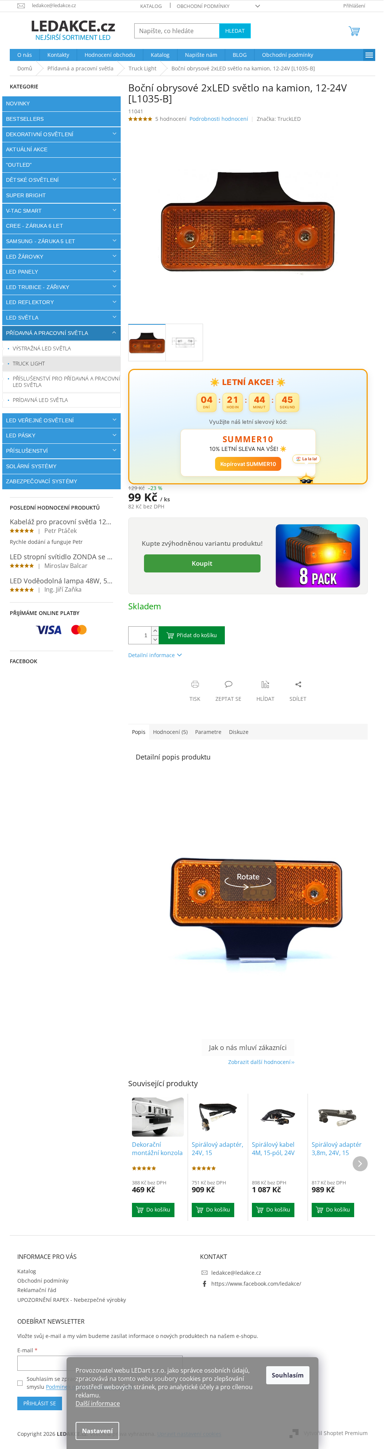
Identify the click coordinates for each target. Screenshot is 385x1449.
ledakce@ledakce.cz (234, 1272)
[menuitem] (22, 55)
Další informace (95, 1403)
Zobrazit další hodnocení (257, 1061)
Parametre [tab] (205, 731)
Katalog (148, 6)
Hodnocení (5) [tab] (167, 731)
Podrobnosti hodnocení (216, 118)
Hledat (232, 30)
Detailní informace (149, 655)
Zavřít (165, 676)
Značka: (276, 118)
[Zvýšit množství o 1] (152, 631)
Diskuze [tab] (236, 731)
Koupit (199, 563)
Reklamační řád (34, 1290)
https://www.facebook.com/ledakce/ (254, 1283)
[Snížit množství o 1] (152, 639)
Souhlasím (285, 1375)
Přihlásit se (37, 1403)
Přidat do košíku (194, 635)
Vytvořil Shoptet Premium (333, 1433)
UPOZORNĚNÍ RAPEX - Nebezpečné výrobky (69, 1299)
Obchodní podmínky (200, 6)
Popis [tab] (136, 731)
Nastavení (94, 1431)
